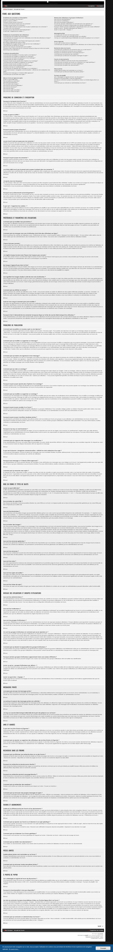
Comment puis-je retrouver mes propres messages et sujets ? (71, 55)
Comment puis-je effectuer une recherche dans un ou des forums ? (72, 49)
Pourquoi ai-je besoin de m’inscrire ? (13, 19)
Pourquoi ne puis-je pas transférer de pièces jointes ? (17, 65)
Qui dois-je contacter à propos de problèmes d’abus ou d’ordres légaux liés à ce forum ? (76, 80)
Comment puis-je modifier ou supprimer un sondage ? (18, 62)
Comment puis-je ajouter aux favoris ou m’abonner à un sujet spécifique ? (74, 62)
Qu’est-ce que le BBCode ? (10, 79)
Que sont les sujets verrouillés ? (11, 90)
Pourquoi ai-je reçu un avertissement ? (14, 67)
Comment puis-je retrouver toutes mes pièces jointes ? (69, 72)
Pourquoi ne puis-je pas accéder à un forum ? (16, 64)
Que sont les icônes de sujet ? (11, 91)
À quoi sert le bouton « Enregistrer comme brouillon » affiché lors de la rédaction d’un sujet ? (26, 70)
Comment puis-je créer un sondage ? (13, 59)
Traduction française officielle (92, 937)
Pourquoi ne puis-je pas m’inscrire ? (13, 22)
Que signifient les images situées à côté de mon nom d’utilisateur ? (21, 44)
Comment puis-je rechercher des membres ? (66, 54)
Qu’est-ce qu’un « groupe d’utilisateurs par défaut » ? (68, 28)
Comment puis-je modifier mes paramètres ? (15, 36)
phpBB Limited (51, 880)
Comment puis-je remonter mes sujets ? (14, 74)
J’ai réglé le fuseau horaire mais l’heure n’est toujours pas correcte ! (21, 41)
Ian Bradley (100, 933)
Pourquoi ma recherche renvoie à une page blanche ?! (69, 52)
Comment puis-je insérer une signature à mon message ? (19, 58)
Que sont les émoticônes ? (10, 82)
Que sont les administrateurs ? (62, 19)
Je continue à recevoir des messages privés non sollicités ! (70, 36)
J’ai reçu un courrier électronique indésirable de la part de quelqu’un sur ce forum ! (77, 38)
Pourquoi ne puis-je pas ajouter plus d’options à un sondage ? (20, 61)
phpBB (85, 935)
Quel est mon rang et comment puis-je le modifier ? (17, 47)
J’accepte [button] (103, 948)
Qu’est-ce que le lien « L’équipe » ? (63, 30)
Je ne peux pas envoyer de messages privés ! (66, 35)
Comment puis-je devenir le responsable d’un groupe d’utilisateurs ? (73, 25)
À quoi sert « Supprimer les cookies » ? (13, 31)
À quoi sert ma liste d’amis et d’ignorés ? (65, 43)
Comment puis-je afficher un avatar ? (13, 45)
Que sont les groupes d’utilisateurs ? (64, 22)
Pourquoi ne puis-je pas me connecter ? (14, 25)
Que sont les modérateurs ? (61, 21)
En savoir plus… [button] (14, 949)
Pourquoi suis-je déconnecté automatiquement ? (16, 30)
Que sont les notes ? (8, 88)
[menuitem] (5, 6)
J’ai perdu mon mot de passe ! (11, 28)
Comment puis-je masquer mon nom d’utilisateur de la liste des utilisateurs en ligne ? (27, 38)
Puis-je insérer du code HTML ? (11, 81)
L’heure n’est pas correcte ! (10, 39)
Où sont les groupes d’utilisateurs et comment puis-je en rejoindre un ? (73, 24)
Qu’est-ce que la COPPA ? (10, 21)
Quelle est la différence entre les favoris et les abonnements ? (71, 60)
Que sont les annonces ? (10, 87)
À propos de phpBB (88, 882)
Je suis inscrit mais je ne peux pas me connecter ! (17, 24)
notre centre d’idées (9, 893)
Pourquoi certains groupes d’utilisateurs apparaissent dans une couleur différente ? (77, 27)
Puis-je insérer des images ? (11, 84)
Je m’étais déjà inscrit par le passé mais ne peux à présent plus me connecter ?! (25, 27)
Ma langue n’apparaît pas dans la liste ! (14, 42)
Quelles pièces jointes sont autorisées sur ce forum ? (68, 70)
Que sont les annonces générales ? (13, 85)
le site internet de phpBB (53, 270)
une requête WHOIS (70, 903)
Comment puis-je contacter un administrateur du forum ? (70, 83)
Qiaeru (101, 937)
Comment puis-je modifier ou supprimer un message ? (18, 56)
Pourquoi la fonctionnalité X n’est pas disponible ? (68, 78)
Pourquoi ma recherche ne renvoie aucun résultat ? (68, 51)
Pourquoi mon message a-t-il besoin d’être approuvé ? (18, 73)
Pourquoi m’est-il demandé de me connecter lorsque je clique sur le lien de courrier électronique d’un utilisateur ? (26, 49)
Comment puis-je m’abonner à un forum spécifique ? (69, 63)
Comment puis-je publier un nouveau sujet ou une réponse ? (20, 55)
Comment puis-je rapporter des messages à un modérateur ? (20, 68)
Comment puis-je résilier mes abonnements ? (66, 65)
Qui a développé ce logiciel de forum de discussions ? (69, 77)
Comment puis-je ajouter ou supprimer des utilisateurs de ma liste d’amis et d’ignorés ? (78, 44)
